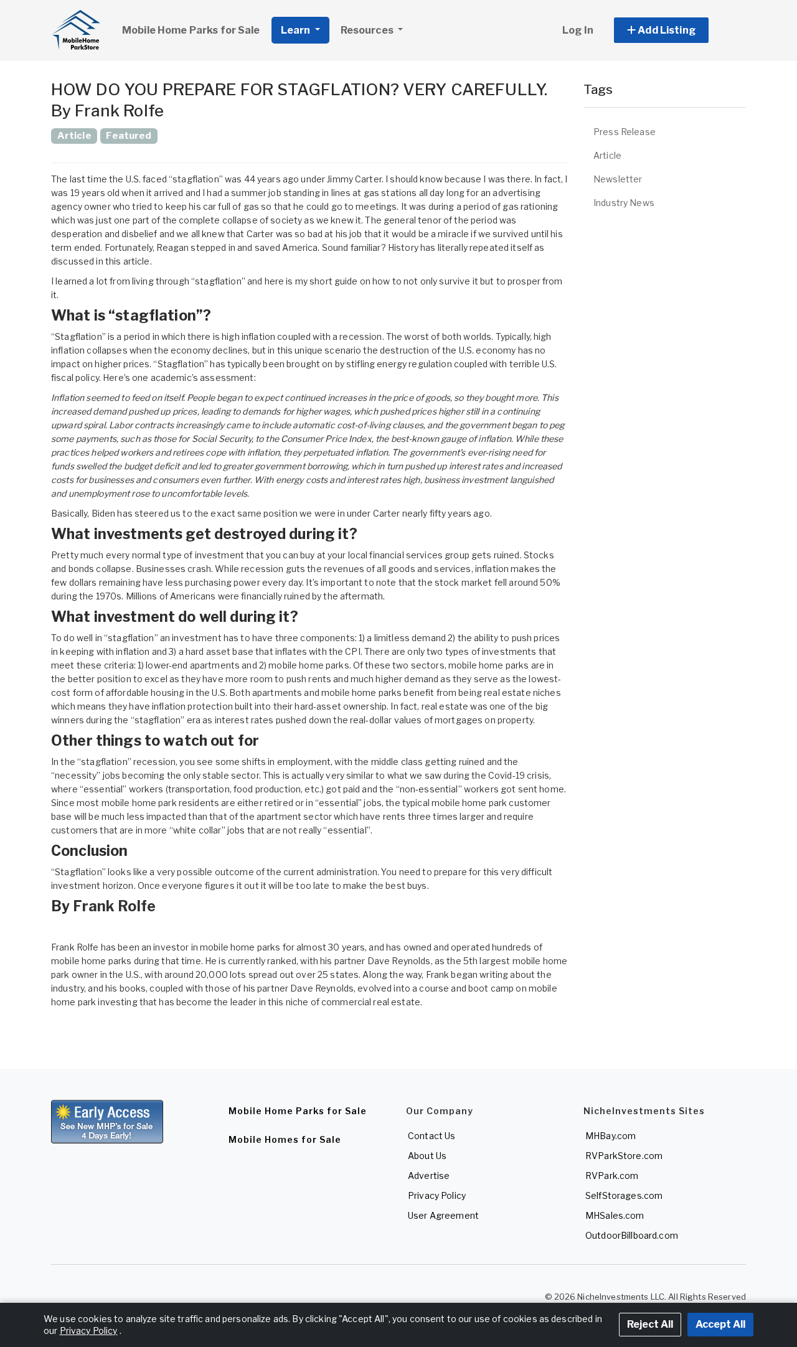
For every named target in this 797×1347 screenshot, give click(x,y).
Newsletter (617, 179)
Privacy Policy (437, 1195)
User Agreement (443, 1215)
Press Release (624, 131)
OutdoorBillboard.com (631, 1235)
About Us (427, 1155)
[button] (675, 30)
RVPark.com (611, 1175)
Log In (577, 30)
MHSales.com (614, 1215)
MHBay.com (610, 1135)
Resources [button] (368, 30)
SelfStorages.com (624, 1195)
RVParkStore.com (624, 1155)
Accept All (720, 1324)
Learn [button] (297, 30)
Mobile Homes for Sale (285, 1139)
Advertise (429, 1175)
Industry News (623, 202)
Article (607, 155)
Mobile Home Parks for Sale (191, 30)
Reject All (650, 1324)
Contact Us (431, 1135)
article (136, 261)
